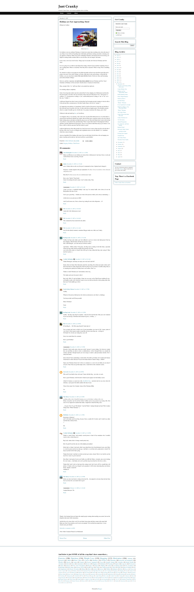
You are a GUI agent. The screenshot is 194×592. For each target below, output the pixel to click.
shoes (121, 569)
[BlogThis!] (87, 141)
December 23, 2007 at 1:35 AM (74, 164)
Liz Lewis (65, 372)
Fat (87, 567)
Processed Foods (94, 581)
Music (89, 569)
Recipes (90, 565)
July (119, 150)
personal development (126, 560)
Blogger (100, 589)
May (119, 154)
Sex (135, 567)
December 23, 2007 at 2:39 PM (73, 323)
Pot (88, 581)
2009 (118, 78)
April (119, 156)
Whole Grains (72, 579)
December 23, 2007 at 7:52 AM (78, 237)
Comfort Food (113, 576)
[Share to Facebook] (90, 141)
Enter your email (119, 27)
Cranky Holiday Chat (122, 89)
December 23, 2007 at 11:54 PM (83, 433)
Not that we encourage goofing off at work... (124, 86)
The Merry (66, 397)
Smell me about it (121, 98)
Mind (69, 560)
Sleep (96, 565)
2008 (118, 80)
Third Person (76, 143)
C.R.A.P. (117, 579)
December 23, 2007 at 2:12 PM (78, 312)
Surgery (134, 577)
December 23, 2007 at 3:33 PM (77, 347)
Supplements (64, 569)
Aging (75, 562)
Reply (64, 159)
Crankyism (127, 576)
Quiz (62, 565)
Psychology (105, 572)
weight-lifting (99, 576)
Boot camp (106, 576)
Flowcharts (70, 577)
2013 (118, 69)
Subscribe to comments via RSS (67, 528)
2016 (118, 63)
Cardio (97, 567)
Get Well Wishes (121, 100)
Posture (59, 582)
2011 (118, 74)
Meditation (102, 564)
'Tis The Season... (121, 119)
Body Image (71, 567)
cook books (97, 579)
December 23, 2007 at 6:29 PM (76, 372)
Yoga (92, 567)
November (120, 142)
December (120, 84)
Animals (82, 562)
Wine (82, 576)
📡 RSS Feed (118, 35)
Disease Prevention (74, 569)
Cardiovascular (105, 567)
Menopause (67, 581)
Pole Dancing (96, 577)
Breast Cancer (70, 574)
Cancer (87, 560)
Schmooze (121, 169)
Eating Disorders (62, 577)
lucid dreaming (104, 579)
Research (61, 560)
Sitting (117, 574)
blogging (65, 143)
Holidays (70, 143)
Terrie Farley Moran (68, 289)
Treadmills (77, 576)
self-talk (111, 579)
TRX (69, 582)
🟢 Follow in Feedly (120, 33)
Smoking (122, 574)
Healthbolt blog (86, 381)
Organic (81, 577)
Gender (93, 572)
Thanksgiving (69, 576)
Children (108, 569)
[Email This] (86, 141)
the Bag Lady (66, 237)
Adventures (61, 564)
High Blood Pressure (98, 570)
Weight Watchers (63, 579)
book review (66, 572)
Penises (83, 581)
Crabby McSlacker (69, 141)
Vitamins (60, 572)
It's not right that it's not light (124, 104)
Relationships (61, 567)
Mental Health (129, 562)
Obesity (60, 562)
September (120, 146)
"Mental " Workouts (122, 102)
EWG (133, 581)
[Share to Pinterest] (92, 141)
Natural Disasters (76, 581)
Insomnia (99, 574)
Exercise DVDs (80, 567)
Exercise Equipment (92, 562)
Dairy (133, 576)
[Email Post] (83, 141)
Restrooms (65, 582)
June (119, 152)
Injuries (117, 564)
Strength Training (110, 562)
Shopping (122, 570)
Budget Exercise (79, 574)
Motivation (117, 558)
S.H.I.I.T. (111, 581)
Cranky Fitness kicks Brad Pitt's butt (123, 115)
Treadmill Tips (121, 135)
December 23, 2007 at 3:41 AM (73, 228)
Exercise (61, 558)
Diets (67, 564)
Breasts (126, 569)
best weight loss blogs (88, 579)
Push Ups (118, 577)
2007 (118, 82)
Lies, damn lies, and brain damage (123, 124)
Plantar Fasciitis (87, 577)
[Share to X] (89, 141)
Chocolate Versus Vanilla (123, 139)
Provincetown (132, 564)
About (76, 13)
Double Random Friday (123, 94)
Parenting (110, 564)
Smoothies (128, 574)
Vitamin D (131, 570)
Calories (69, 570)
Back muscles (133, 572)
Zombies (79, 579)
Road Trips (77, 560)
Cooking (121, 576)
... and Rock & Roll (122, 131)
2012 (118, 71)
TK (64, 208)
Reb (64, 324)
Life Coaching (108, 570)
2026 (118, 55)
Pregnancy (115, 570)
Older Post (107, 538)
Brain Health (62, 574)
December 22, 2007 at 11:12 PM (80, 152)
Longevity (124, 564)
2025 (118, 57)
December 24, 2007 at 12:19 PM (77, 476)
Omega (75, 577)
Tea (126, 570)
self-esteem (118, 572)
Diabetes (75, 570)
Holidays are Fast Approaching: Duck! (123, 91)
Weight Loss (89, 558)
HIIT (119, 567)
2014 (118, 67)
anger (92, 576)
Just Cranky (68, 6)
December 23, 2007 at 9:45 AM (82, 259)
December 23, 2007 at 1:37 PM (81, 289)
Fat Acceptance (129, 565)
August (119, 148)
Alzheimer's (125, 572)
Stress (73, 564)
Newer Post (63, 538)
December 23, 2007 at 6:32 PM (76, 397)
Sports (134, 574)
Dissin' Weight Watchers (123, 96)
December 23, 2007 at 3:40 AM (73, 208)
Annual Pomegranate (122, 122)
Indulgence (115, 569)
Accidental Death (118, 565)
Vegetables (120, 562)
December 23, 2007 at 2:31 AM (77, 187)
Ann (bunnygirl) (67, 152)
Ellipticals (80, 572)
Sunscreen (123, 581)
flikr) (88, 49)
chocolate (112, 572)
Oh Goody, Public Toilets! (123, 129)
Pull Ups (112, 577)
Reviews (88, 564)
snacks (128, 581)
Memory (132, 569)
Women (87, 576)
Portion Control (61, 570)
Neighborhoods (110, 574)
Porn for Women (104, 577)
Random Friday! (121, 127)
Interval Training (127, 567)
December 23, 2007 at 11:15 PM (76, 415)
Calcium (86, 574)
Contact (69, 13)
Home (62, 13)
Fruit (80, 570)
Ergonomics (92, 574)
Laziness (99, 572)
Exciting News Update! (123, 133)
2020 (118, 59)
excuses (101, 569)
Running (113, 560)
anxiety (95, 569)
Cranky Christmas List (122, 117)
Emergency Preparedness (126, 579)
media (109, 565)
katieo (64, 164)
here (75, 113)
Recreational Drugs (126, 577)
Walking (103, 565)
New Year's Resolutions (79, 565)
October (120, 144)
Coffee (113, 567)
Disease (68, 565)
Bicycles (69, 562)
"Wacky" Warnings (122, 110)
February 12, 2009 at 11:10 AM (77, 488)
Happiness (95, 564)
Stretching (62, 576)
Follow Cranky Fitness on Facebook (122, 182)
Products (104, 560)
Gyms (101, 562)
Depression (73, 572)
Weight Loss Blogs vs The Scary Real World (123, 107)
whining (130, 558)
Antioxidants (80, 564)
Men (104, 574)
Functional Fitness (87, 570)
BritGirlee (65, 415)
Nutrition (74, 558)
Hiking (83, 569)
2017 (118, 61)
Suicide (117, 581)
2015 (118, 65)
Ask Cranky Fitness (122, 112)
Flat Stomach (87, 572)
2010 (118, 76)
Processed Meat (103, 581)
